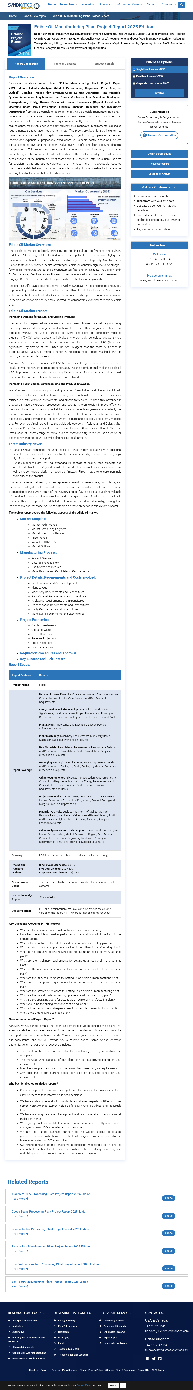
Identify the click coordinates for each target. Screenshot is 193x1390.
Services (105, 4)
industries (87, 4)
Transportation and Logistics (73, 1355)
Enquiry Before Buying (159, 153)
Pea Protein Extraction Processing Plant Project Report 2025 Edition (55, 1264)
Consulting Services (113, 1320)
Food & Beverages (67, 1326)
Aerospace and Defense (24, 1320)
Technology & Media (68, 1349)
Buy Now (159, 92)
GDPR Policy (158, 1370)
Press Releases (69, 1370)
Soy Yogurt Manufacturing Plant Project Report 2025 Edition (50, 1281)
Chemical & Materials (23, 1347)
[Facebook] (147, 1359)
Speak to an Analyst (159, 173)
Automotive (18, 1332)
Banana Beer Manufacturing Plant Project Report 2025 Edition (51, 1246)
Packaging (63, 1337)
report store (67, 4)
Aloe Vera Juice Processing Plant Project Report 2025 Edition (51, 1194)
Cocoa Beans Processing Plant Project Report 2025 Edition (49, 1211)
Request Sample (104, 63)
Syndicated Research (114, 1332)
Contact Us (143, 1370)
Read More (19, 1198)
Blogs (83, 1370)
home (52, 4)
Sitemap (109, 1370)
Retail (61, 1343)
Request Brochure (159, 163)
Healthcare (63, 1332)
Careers (56, 1370)
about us (152, 4)
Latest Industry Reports (115, 1343)
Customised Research (114, 1326)
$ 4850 (169, 1198)
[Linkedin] (160, 1359)
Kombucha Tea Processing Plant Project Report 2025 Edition (50, 1229)
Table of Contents (65, 63)
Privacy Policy (95, 1370)
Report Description (26, 63)
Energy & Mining (66, 1320)
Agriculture (18, 1326)
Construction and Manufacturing (29, 1353)
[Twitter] (154, 1359)
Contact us (169, 4)
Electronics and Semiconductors (28, 1358)
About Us (33, 1370)
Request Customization (162, 135)
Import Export (110, 1337)
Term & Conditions (125, 1370)
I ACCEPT (113, 1385)
